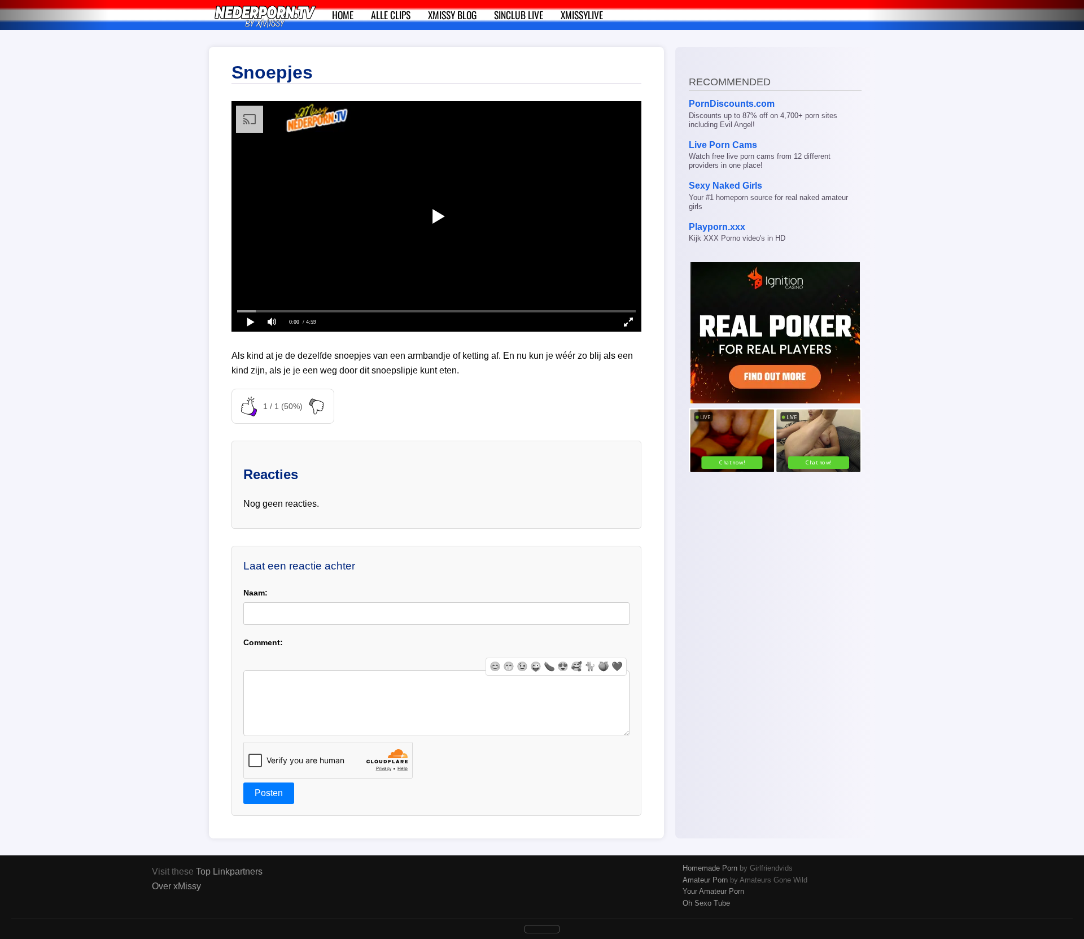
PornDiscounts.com (732, 103)
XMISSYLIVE (582, 14)
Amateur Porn (705, 880)
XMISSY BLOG (452, 14)
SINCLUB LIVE (518, 14)
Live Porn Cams (723, 145)
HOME (342, 14)
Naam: (255, 592)
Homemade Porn (710, 868)
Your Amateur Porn (713, 891)
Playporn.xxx (717, 227)
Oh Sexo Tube (706, 903)
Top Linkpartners (229, 871)
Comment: (263, 642)
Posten (269, 793)
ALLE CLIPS (390, 14)
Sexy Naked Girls (725, 185)
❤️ (617, 666)
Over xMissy (176, 886)
